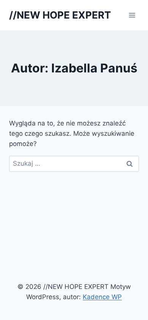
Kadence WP (102, 297)
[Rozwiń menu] (132, 15)
